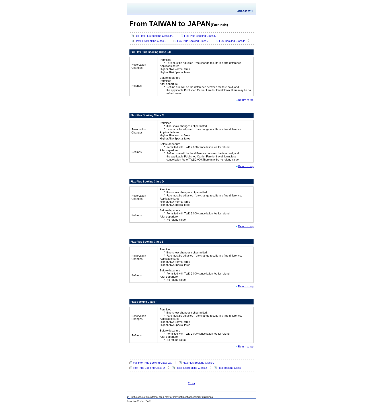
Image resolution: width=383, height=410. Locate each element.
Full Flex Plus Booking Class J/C (154, 35)
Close (191, 383)
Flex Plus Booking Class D (150, 41)
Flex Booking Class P (232, 41)
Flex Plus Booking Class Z (193, 41)
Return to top (246, 100)
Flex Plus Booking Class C (200, 35)
